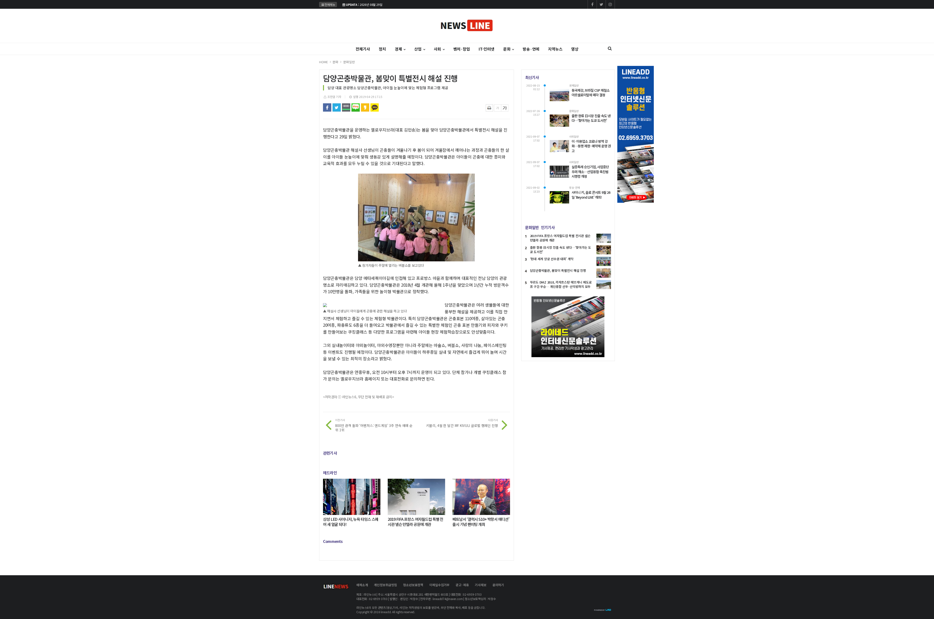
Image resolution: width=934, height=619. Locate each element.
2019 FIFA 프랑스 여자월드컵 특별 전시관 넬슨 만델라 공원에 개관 (560, 237)
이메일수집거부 (439, 585)
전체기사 (363, 49)
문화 (335, 62)
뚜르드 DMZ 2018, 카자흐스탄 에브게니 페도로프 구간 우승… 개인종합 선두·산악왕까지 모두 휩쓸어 (561, 286)
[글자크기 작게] (497, 108)
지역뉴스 (555, 49)
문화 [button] (507, 49)
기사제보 (480, 585)
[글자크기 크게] (504, 108)
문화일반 (349, 62)
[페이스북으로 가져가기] (327, 107)
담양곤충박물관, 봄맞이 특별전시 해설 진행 (558, 270)
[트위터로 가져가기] (336, 107)
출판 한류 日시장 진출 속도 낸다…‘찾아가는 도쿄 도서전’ (560, 249)
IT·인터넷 (486, 49)
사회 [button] (438, 49)
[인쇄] (489, 108)
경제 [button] (399, 49)
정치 (382, 49)
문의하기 (498, 585)
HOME (323, 62)
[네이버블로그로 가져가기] (355, 107)
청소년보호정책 (413, 585)
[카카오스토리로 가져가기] (365, 107)
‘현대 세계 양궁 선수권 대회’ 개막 (552, 258)
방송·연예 (531, 49)
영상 (574, 49)
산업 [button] (418, 49)
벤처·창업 (461, 49)
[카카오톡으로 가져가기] (374, 107)
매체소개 (362, 585)
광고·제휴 (462, 585)
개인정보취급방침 (385, 585)
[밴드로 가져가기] (346, 107)
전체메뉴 (329, 4)
